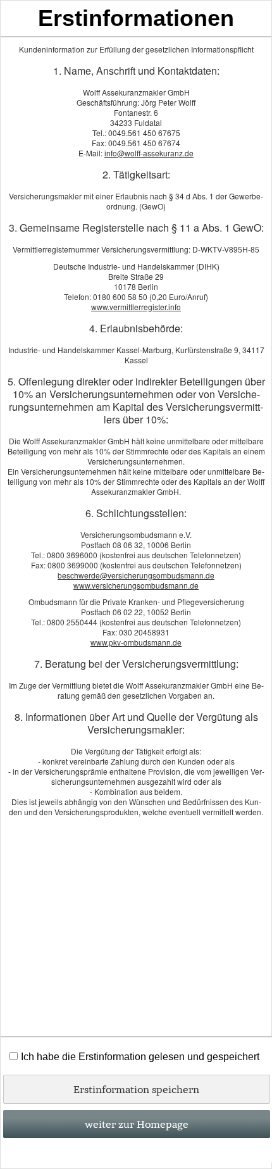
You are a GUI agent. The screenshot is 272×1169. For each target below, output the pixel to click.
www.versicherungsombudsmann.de (136, 585)
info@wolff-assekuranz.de (149, 152)
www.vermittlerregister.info (136, 306)
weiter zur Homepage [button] (137, 1124)
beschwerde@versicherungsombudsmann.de (136, 575)
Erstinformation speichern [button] (136, 1089)
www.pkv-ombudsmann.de (136, 642)
